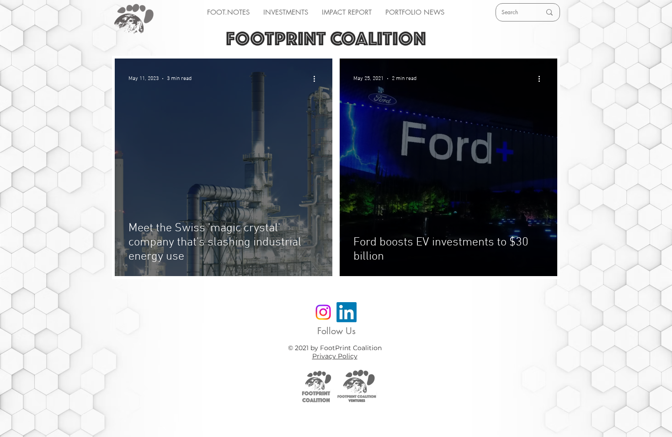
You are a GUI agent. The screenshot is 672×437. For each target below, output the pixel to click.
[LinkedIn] (346, 312)
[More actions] (317, 78)
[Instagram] (323, 312)
